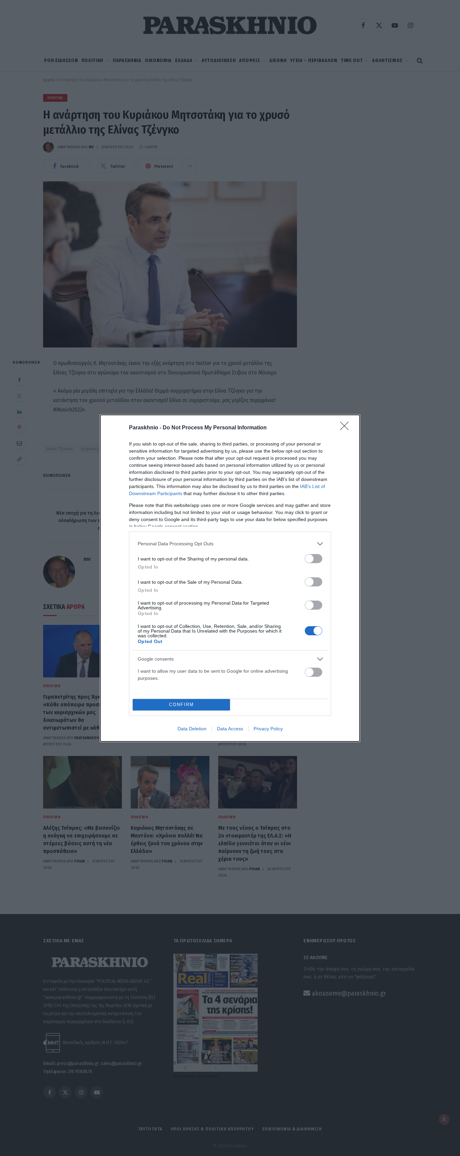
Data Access (230, 728)
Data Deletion (191, 728)
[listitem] (230, 543)
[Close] (346, 428)
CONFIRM (181, 704)
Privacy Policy (268, 728)
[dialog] (230, 578)
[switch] (313, 558)
